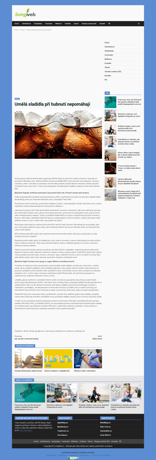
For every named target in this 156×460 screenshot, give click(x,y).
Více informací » (26, 430)
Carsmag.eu (62, 435)
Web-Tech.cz (105, 427)
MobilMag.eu (105, 423)
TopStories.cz (63, 431)
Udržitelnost (26, 23)
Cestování (48, 23)
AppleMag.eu (62, 423)
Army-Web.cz (105, 435)
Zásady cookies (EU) (89, 23)
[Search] (138, 24)
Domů (17, 23)
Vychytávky (38, 23)
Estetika (68, 23)
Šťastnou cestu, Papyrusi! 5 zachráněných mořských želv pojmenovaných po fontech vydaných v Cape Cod (110, 195)
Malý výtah (97, 337)
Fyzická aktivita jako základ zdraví (29, 358)
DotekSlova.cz (84, 455)
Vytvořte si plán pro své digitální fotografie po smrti (110, 115)
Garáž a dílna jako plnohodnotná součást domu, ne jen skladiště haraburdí (110, 181)
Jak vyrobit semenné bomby (26, 337)
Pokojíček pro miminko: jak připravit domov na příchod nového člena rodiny (110, 142)
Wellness (58, 23)
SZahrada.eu (73, 455)
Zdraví (76, 23)
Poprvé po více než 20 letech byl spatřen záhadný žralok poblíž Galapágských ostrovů (110, 102)
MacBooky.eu (62, 427)
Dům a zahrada (104, 455)
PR (109, 23)
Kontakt (102, 23)
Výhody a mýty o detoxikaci (88, 358)
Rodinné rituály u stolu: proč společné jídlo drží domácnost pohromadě (110, 129)
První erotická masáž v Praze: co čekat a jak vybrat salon (110, 168)
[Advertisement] (58, 65)
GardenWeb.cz (106, 431)
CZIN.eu (94, 455)
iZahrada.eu (63, 455)
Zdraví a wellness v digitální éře (58, 358)
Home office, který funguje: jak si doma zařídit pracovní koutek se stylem (110, 155)
